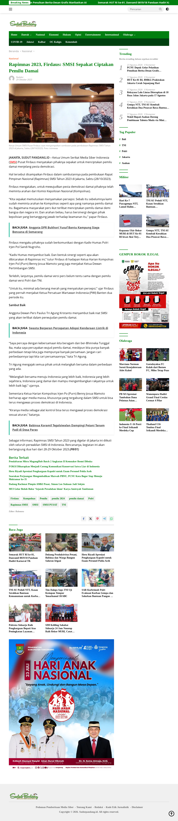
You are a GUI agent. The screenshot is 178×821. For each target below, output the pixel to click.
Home (14, 34)
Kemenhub (71, 42)
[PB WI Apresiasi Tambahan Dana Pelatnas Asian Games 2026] (130, 384)
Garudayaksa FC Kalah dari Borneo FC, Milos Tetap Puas (157, 367)
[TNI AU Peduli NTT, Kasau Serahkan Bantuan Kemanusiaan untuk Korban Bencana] (25, 578)
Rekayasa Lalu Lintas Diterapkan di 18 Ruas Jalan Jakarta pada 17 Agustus (147, 94)
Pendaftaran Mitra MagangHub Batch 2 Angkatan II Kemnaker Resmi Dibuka (50, 461)
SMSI (35, 504)
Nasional (40, 34)
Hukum (67, 34)
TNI (64, 504)
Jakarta (126, 157)
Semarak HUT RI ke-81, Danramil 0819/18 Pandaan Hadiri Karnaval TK (115, 2)
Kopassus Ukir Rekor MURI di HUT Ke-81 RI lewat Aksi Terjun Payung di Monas (130, 234)
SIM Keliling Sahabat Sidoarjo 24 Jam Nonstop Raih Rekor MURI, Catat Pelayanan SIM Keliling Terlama (58, 628)
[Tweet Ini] (90, 518)
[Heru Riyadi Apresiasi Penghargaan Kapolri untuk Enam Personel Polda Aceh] (98, 542)
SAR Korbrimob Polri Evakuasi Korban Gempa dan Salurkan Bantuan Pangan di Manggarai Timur (97, 593)
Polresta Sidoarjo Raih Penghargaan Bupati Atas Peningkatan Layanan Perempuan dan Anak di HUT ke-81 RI (25, 628)
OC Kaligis (55, 42)
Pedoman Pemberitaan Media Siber (55, 807)
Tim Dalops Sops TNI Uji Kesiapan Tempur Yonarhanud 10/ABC (58, 593)
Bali (124, 139)
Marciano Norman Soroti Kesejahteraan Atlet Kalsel (130, 367)
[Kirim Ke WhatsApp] (111, 518)
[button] (160, 9)
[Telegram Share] (104, 518)
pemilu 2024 (58, 498)
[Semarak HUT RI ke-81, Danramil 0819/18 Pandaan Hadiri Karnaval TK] (25, 542)
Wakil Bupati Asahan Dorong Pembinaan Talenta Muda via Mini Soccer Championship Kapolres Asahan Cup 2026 (147, 119)
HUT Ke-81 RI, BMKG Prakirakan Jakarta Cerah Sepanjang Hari (145, 81)
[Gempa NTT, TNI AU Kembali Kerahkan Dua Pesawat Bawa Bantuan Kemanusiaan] (157, 221)
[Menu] (11, 9)
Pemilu (43, 498)
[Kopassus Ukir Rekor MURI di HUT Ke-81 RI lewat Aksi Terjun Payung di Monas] (130, 221)
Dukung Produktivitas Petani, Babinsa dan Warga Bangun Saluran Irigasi (61, 557)
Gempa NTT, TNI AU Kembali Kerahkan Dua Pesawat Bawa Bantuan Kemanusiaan (147, 106)
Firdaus (15, 498)
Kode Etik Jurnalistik (117, 807)
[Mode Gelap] (167, 9)
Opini (78, 34)
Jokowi (30, 42)
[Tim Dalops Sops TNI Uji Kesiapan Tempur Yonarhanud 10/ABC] (61, 578)
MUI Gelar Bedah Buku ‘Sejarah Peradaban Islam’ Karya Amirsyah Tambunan (51, 489)
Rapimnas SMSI (19, 504)
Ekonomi (54, 34)
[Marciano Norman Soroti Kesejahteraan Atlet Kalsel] (130, 354)
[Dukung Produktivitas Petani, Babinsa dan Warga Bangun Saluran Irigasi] (61, 542)
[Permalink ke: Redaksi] (11, 78)
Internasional (112, 34)
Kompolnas (29, 498)
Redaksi (19, 77)
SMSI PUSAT (50, 504)
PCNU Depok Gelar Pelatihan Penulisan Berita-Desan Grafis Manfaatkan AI (143, 69)
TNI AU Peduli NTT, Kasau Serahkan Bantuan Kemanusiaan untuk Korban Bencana (24, 593)
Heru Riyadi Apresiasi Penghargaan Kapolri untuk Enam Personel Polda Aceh (50, 471)
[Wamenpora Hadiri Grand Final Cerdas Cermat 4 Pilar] (157, 384)
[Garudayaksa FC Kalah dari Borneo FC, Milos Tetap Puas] (157, 354)
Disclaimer (137, 807)
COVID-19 (16, 42)
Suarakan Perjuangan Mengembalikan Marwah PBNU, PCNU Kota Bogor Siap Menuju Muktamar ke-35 (55, 478)
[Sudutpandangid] (23, 23)
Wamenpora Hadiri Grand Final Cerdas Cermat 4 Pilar (156, 397)
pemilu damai (76, 498)
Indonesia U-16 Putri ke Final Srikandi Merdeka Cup (130, 427)
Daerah (25, 34)
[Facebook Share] (83, 518)
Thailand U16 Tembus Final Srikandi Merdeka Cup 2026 (155, 427)
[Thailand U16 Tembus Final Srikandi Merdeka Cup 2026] (157, 414)
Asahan (126, 163)
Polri (91, 498)
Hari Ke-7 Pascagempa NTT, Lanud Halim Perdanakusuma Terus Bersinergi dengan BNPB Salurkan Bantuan (129, 204)
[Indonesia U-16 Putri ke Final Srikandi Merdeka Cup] (130, 414)
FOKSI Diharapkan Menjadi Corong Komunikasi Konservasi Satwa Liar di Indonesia (54, 466)
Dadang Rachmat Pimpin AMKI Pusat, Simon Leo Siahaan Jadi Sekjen (47, 484)
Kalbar (42, 42)
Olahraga (128, 34)
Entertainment (93, 34)
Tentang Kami (84, 807)
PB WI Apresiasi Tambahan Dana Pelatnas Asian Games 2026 (128, 397)
